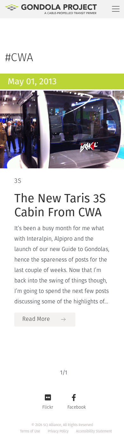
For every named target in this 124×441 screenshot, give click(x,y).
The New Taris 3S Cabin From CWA (60, 205)
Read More (36, 319)
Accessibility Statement (94, 431)
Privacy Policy (58, 431)
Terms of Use (30, 431)
